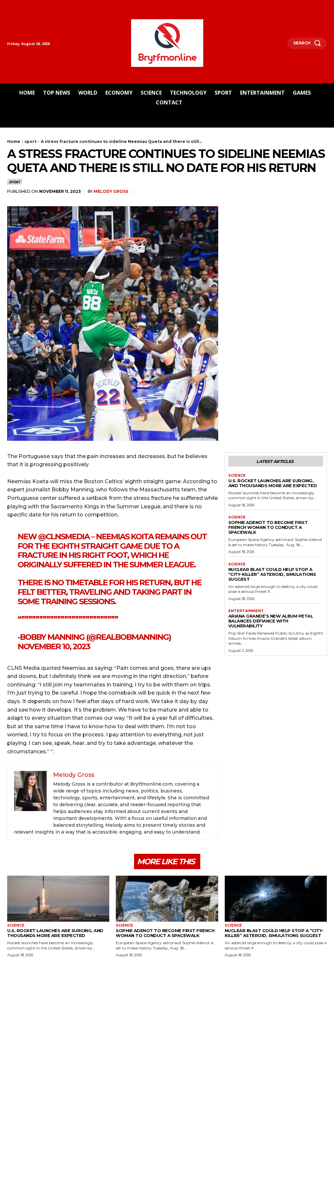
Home (13, 141)
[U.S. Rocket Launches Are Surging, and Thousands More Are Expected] (58, 899)
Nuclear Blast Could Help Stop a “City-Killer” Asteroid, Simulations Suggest (272, 574)
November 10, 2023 (54, 646)
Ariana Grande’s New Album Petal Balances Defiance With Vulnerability (270, 620)
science (237, 475)
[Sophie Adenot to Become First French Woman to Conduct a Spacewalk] (167, 899)
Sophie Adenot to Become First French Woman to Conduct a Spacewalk (268, 527)
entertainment (246, 611)
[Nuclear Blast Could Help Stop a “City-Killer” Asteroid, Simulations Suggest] (276, 899)
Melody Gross (111, 191)
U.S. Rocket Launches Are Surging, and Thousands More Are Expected (272, 483)
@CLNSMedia (63, 536)
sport (30, 141)
